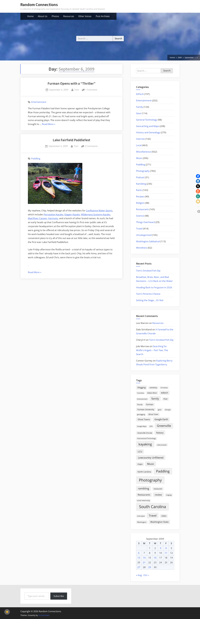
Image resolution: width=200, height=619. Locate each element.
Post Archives (103, 16)
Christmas (164, 388)
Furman (149, 404)
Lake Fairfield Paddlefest (71, 140)
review (158, 494)
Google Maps (141, 426)
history (160, 432)
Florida (139, 404)
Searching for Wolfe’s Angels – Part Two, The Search (152, 350)
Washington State (159, 521)
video (163, 516)
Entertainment (38, 102)
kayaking (145, 444)
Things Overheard (145, 222)
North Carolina (144, 471)
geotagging (141, 414)
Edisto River (152, 393)
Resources (68, 16)
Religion (140, 202)
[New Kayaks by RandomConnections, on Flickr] (55, 203)
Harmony (53, 218)
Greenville (164, 426)
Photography (143, 170)
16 (155, 557)
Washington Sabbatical (148, 241)
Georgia (167, 410)
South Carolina (152, 506)
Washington (141, 522)
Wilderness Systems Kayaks (95, 214)
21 (144, 562)
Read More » (48, 124)
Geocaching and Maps (147, 126)
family (155, 398)
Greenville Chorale (144, 433)
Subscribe (59, 596)
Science (140, 215)
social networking (143, 500)
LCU (140, 451)
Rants (139, 190)
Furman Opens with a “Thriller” (71, 83)
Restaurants (142, 209)
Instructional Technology (146, 438)
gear (159, 409)
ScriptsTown (44, 615)
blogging (142, 387)
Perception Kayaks (53, 214)
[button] (198, 176)
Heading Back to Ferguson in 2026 (154, 287)
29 (149, 567)
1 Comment (91, 90)
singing (169, 495)
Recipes (140, 196)
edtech (164, 392)
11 (166, 552)
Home (30, 16)
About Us (42, 16)
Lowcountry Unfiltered (150, 457)
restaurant (158, 488)
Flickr (165, 399)
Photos (55, 16)
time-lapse (141, 516)
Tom (76, 89)
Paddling (35, 158)
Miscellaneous (143, 151)
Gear (138, 113)
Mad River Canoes (37, 218)
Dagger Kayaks (72, 214)
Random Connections (39, 4)
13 (138, 557)
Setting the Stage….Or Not (149, 300)
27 (138, 567)
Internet (140, 138)
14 (144, 557)
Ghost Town (153, 414)
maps (140, 464)
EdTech (140, 94)
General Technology (146, 119)
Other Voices (84, 16)
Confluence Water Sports (99, 210)
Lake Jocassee (162, 445)
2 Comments (91, 146)
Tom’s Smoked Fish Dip (148, 270)
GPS (151, 426)
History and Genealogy (148, 132)
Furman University (145, 409)
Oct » (146, 575)
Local (138, 145)
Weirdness (141, 247)
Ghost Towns (144, 419)
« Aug (139, 575)
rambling (143, 488)
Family (139, 106)
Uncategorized (143, 235)
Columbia (140, 393)
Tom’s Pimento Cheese (148, 293)
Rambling (141, 183)
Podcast (140, 177)
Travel (139, 228)
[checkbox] (7, 612)
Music (139, 158)
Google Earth (161, 419)
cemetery (153, 387)
